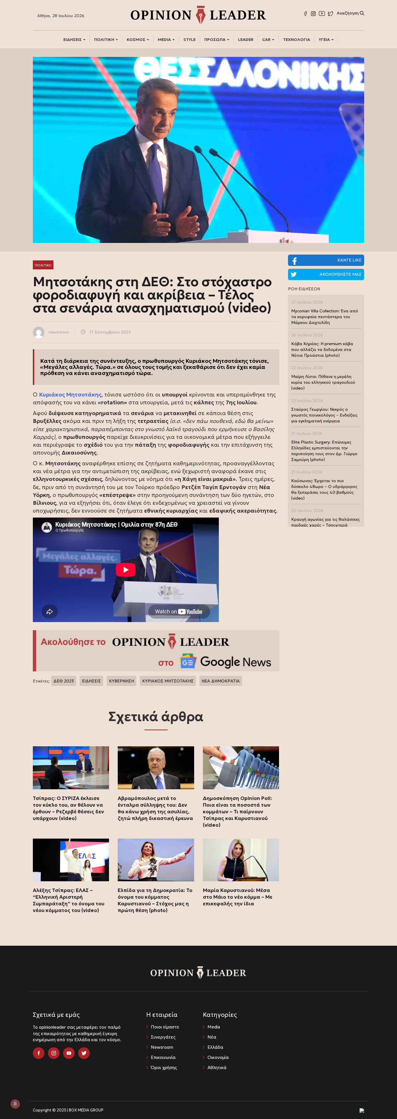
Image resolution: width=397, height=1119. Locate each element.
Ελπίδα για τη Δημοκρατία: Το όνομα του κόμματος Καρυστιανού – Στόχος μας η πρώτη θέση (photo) (155, 900)
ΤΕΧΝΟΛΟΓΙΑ (296, 39)
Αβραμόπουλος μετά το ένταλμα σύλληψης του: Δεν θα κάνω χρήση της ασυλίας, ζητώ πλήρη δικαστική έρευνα (155, 808)
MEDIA (165, 39)
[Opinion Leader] (198, 14)
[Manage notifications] (15, 1104)
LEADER (245, 39)
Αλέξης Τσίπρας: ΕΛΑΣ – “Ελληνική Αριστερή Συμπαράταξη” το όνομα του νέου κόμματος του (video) (68, 900)
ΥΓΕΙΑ (325, 39)
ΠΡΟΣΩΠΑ (215, 39)
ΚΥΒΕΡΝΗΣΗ (121, 681)
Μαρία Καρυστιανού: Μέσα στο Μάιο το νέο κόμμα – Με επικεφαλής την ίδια (237, 897)
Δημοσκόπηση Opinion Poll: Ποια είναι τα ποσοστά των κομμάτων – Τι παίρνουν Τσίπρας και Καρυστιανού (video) (237, 811)
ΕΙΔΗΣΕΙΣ (73, 39)
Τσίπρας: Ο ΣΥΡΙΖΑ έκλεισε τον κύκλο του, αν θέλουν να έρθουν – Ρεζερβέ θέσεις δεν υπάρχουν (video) (68, 808)
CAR (266, 39)
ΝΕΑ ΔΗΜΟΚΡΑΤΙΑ (221, 681)
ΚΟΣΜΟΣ (136, 39)
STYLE (189, 39)
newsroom (59, 332)
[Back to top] (379, 1101)
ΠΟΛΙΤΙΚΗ (104, 39)
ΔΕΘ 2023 (63, 681)
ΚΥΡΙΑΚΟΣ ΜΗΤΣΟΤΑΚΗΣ (168, 681)
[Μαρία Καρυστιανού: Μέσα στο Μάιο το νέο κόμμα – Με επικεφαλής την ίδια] (241, 860)
